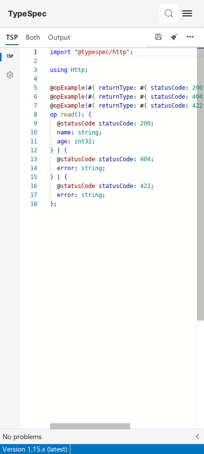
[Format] (174, 37)
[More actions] (190, 37)
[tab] (12, 37)
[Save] (158, 37)
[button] (102, 436)
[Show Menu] (187, 13)
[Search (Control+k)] (168, 13)
